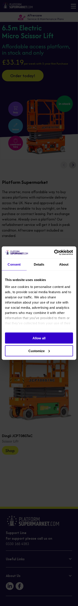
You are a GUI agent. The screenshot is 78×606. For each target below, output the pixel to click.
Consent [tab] (14, 264)
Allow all (39, 338)
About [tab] (64, 264)
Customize (36, 351)
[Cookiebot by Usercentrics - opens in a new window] (55, 252)
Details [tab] (39, 264)
